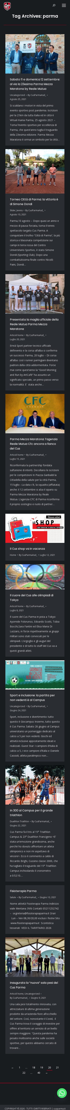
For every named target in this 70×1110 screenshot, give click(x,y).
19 (41, 1067)
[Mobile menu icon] (63, 5)
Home (13, 555)
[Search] (54, 5)
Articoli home (17, 335)
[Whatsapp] (62, 1093)
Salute (13, 897)
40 (38, 1072)
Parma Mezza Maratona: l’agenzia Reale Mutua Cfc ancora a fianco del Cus (33, 444)
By (37, 95)
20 (49, 1067)
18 (33, 1067)
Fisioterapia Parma (23, 891)
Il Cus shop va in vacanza (27, 549)
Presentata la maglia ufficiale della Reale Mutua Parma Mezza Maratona (34, 324)
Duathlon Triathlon (19, 821)
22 (23, 1072)
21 (57, 1067)
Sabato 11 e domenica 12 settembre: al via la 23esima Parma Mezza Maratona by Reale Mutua (35, 84)
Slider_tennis (16, 210)
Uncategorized (17, 95)
